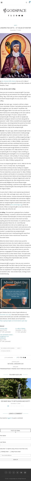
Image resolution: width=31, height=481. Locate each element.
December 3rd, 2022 (5, 314)
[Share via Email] (25, 357)
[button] (1, 392)
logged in (9, 418)
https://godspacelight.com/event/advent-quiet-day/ (13, 321)
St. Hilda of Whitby (20, 328)
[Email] (22, 15)
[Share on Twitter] (21, 357)
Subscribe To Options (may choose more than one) (14, 448)
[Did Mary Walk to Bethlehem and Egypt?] (15, 388)
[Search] (26, 2)
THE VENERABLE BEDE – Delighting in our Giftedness (6, 336)
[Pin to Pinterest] (23, 357)
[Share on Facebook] (20, 357)
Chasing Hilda (3, 328)
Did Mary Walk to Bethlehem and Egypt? (15, 401)
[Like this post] (18, 357)
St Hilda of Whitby (5, 351)
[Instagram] (13, 15)
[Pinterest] (16, 15)
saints (18, 348)
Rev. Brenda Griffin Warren (9, 81)
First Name (3, 435)
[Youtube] (19, 15)
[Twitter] (11, 15)
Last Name (3, 442)
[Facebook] (8, 15)
